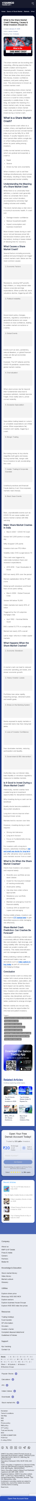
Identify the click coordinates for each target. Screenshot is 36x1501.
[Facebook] (2, 1449)
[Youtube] (20, 1449)
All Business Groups (7, 1367)
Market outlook (7, 1279)
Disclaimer (4, 1411)
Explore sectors (8, 1300)
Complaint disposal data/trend (13, 1332)
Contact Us (6, 1349)
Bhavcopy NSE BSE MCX (11, 1297)
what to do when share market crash (17, 1036)
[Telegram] (24, 1449)
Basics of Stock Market (14, 11)
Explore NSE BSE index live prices (15, 1306)
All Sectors (21, 1364)
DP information (7, 1323)
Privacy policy (5, 1423)
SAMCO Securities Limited (9, 1454)
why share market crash (13, 1039)
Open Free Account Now (18, 1498)
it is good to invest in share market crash (18, 1018)
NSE (2, 1418)
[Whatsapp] (29, 1449)
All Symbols (11, 1364)
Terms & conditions (7, 1413)
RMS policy (4, 1425)
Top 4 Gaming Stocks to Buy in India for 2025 (20, 1216)
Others (3, 1364)
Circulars (5, 1326)
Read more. (5, 1487)
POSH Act (4, 1437)
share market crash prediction (15, 1027)
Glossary (5, 1282)
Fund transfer (7, 1320)
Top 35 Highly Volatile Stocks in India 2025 (18, 1195)
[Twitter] (7, 1449)
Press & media (7, 1253)
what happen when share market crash (18, 1033)
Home (3, 11)
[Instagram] (11, 1449)
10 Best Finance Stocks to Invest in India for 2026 (21, 1208)
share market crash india (13, 1024)
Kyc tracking (6, 1346)
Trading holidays (8, 1317)
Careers (5, 1256)
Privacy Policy (28, 1167)
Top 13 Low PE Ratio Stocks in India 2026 (20, 1188)
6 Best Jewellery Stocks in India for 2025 (21, 1200)
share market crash (12, 1021)
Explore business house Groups (14, 1303)
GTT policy (4, 1428)
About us (5, 1247)
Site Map (4, 1416)
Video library (6, 1276)
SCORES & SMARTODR (8, 1435)
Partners (5, 1259)
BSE (2, 1420)
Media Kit (5, 1262)
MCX (2, 1433)
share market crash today (14, 1030)
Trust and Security (7, 1430)
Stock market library (9, 1273)
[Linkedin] (16, 1449)
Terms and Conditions (19, 1168)
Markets (26, 11)
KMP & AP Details (8, 1250)
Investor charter (8, 1329)
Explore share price (9, 1293)
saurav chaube (13, 31)
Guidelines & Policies (9, 1335)
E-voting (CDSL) (6, 1440)
